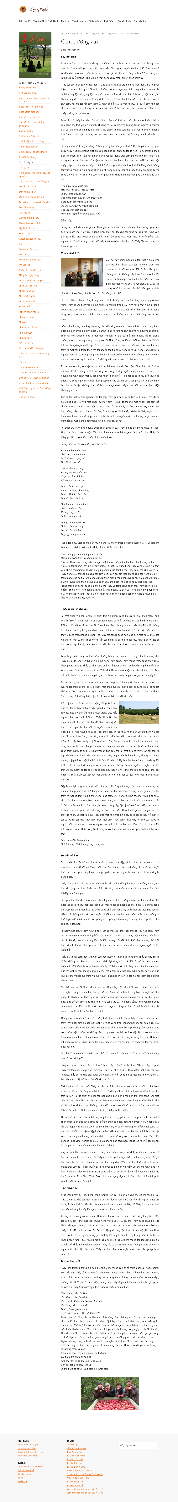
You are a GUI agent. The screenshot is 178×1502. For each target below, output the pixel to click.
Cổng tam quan (78, 20)
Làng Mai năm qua (28, 249)
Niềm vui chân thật (28, 285)
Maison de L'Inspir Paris (78, 1477)
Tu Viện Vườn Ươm (76, 1455)
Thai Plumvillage (74, 1451)
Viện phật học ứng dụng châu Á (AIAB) (85, 1492)
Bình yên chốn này (28, 92)
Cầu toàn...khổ (26, 130)
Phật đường (109, 20)
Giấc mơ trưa (25, 212)
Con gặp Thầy (26, 167)
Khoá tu (65, 20)
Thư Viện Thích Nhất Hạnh (30, 1466)
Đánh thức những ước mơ (31, 196)
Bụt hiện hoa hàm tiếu (29, 117)
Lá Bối (21, 1477)
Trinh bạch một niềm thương (32, 372)
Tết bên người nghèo (29, 311)
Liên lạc (22, 254)
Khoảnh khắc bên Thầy (30, 238)
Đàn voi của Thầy (27, 191)
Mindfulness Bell (26, 1470)
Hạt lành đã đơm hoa (29, 228)
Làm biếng (24, 244)
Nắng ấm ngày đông (29, 275)
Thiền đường (95, 20)
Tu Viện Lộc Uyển (75, 1459)
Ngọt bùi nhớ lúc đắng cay (31, 280)
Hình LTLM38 (26, 233)
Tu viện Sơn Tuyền (75, 1485)
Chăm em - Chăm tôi (29, 136)
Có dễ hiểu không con (29, 157)
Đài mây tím (140, 20)
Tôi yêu (22, 362)
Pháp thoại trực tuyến (28, 1444)
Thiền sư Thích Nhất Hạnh (45, 20)
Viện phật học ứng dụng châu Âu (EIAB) (86, 1488)
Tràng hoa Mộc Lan (28, 367)
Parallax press (24, 1473)
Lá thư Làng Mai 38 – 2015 (32, 83)
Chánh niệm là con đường (31, 141)
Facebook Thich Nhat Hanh (31, 1451)
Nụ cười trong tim (27, 296)
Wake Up (22, 1481)
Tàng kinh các (124, 20)
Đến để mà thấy (26, 207)
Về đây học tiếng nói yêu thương (34, 383)
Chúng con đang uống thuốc (33, 151)
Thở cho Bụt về (26, 332)
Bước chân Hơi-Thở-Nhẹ (31, 106)
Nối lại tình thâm (27, 290)
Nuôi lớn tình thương (29, 301)
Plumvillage (72, 1444)
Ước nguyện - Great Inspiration (34, 377)
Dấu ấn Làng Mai (27, 186)
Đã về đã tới (25, 20)
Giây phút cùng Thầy (29, 217)
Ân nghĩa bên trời (27, 87)
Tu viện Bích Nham (76, 1466)
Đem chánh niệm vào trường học (35, 202)
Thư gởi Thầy (25, 337)
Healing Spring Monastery (79, 1470)
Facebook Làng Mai (27, 1455)
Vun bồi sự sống (27, 396)
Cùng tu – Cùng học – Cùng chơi (34, 181)
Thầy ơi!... (23, 322)
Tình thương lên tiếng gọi (31, 348)
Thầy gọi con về (26, 317)
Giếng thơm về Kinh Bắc (31, 223)
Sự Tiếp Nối (24, 306)
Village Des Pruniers (76, 1448)
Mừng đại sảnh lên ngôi (30, 270)
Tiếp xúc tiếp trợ (26, 343)
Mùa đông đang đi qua (30, 259)
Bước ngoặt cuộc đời (29, 111)
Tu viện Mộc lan (74, 1462)
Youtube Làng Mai (27, 1448)
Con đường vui (26, 162)
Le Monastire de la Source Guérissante (85, 1474)
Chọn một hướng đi (28, 146)
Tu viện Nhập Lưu (75, 1481)
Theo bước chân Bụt (28, 327)
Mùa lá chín (24, 264)
